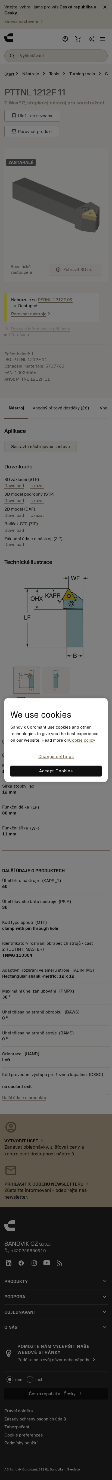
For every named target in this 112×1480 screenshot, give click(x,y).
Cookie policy (82, 740)
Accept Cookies (56, 771)
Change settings (56, 756)
